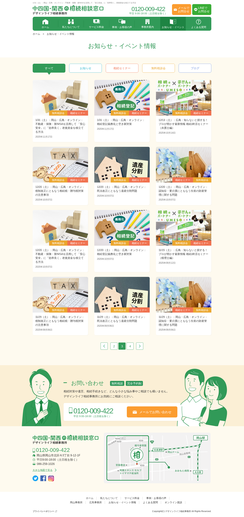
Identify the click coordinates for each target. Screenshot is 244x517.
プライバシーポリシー (43, 511)
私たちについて (71, 27)
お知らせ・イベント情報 (60, 33)
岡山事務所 (76, 502)
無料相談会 (158, 68)
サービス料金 (96, 27)
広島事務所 (95, 502)
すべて (49, 68)
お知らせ (85, 68)
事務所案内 (147, 27)
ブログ (195, 68)
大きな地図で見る (43, 470)
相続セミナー (122, 68)
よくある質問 (198, 27)
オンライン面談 (173, 502)
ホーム (45, 27)
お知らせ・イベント (173, 27)
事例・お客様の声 (122, 27)
